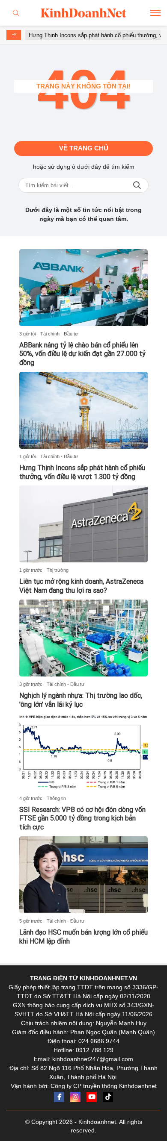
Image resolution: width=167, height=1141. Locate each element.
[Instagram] (75, 1097)
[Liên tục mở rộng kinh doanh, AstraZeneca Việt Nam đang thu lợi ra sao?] (83, 523)
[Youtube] (91, 1097)
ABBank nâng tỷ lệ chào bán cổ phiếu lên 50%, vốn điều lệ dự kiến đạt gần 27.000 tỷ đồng (82, 354)
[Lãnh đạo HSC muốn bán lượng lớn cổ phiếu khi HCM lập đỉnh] (83, 874)
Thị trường (58, 570)
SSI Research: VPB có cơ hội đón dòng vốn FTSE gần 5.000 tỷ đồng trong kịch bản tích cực (82, 819)
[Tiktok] (108, 1097)
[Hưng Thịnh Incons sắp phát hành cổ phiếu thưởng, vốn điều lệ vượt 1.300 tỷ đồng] (83, 410)
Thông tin (56, 798)
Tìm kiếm (137, 185)
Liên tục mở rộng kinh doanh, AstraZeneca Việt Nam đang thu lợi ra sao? (81, 585)
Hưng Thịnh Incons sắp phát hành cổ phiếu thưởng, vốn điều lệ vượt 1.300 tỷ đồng (82, 472)
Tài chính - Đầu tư (59, 333)
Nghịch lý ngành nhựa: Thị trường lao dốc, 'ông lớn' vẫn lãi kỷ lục (80, 700)
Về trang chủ (83, 148)
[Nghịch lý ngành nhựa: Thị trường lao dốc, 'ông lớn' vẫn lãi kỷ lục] (83, 638)
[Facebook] (59, 1097)
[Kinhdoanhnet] (83, 13)
